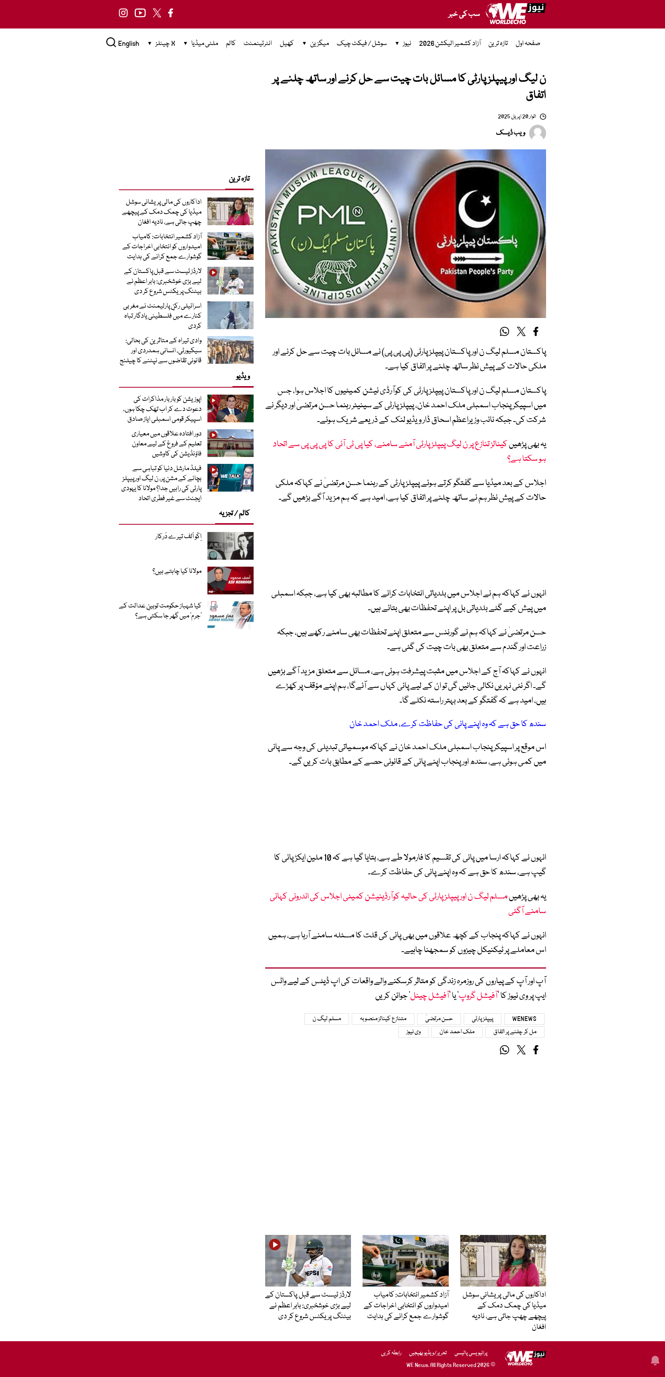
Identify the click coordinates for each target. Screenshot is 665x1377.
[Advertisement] (405, 549)
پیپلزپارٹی (482, 1019)
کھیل (287, 43)
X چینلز (165, 43)
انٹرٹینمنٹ (258, 43)
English (128, 43)
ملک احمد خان (457, 1032)
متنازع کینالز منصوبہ (383, 1019)
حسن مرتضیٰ (439, 1019)
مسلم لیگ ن (326, 1019)
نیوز (407, 43)
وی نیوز (413, 1032)
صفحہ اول (528, 43)
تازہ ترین (498, 43)
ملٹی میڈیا (204, 43)
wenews (524, 1019)
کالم (231, 43)
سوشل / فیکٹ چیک (362, 43)
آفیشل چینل (429, 996)
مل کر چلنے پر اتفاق (514, 1032)
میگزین (319, 43)
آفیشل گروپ (478, 996)
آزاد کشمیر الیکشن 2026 (450, 43)
